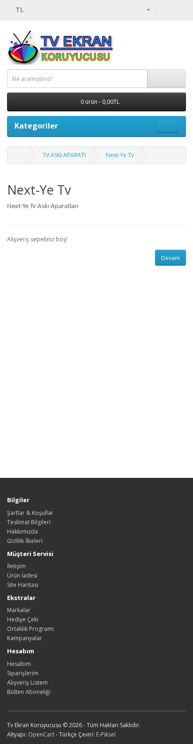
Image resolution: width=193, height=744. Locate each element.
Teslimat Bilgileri (29, 522)
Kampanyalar (24, 638)
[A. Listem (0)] (157, 9)
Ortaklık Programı (30, 629)
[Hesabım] (144, 9)
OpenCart (41, 734)
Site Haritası (22, 585)
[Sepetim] (167, 9)
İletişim (16, 566)
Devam (170, 258)
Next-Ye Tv (120, 155)
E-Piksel (106, 734)
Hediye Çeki (22, 619)
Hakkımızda (22, 531)
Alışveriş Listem (27, 682)
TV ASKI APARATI (64, 155)
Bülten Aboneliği (29, 692)
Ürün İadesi (22, 575)
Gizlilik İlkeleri (25, 541)
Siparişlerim (22, 673)
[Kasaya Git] (178, 9)
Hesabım (19, 664)
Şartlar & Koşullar (30, 513)
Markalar (18, 610)
